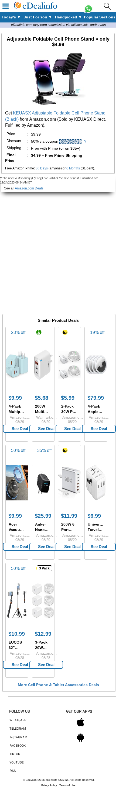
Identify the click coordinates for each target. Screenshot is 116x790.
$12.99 (43, 634)
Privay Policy (49, 785)
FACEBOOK (17, 746)
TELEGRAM (17, 728)
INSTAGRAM (18, 737)
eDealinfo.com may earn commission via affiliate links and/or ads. (59, 25)
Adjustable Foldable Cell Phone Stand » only (58, 41)
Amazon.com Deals (29, 188)
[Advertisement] (58, 250)
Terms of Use (67, 785)
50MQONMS (70, 141)
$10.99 (16, 634)
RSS (13, 771)
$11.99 (69, 516)
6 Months (73, 168)
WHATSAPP (17, 720)
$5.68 (41, 398)
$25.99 (43, 516)
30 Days (42, 168)
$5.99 (67, 398)
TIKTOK (14, 754)
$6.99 (94, 516)
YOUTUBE (16, 762)
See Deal (20, 428)
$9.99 (15, 398)
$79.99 (95, 398)
